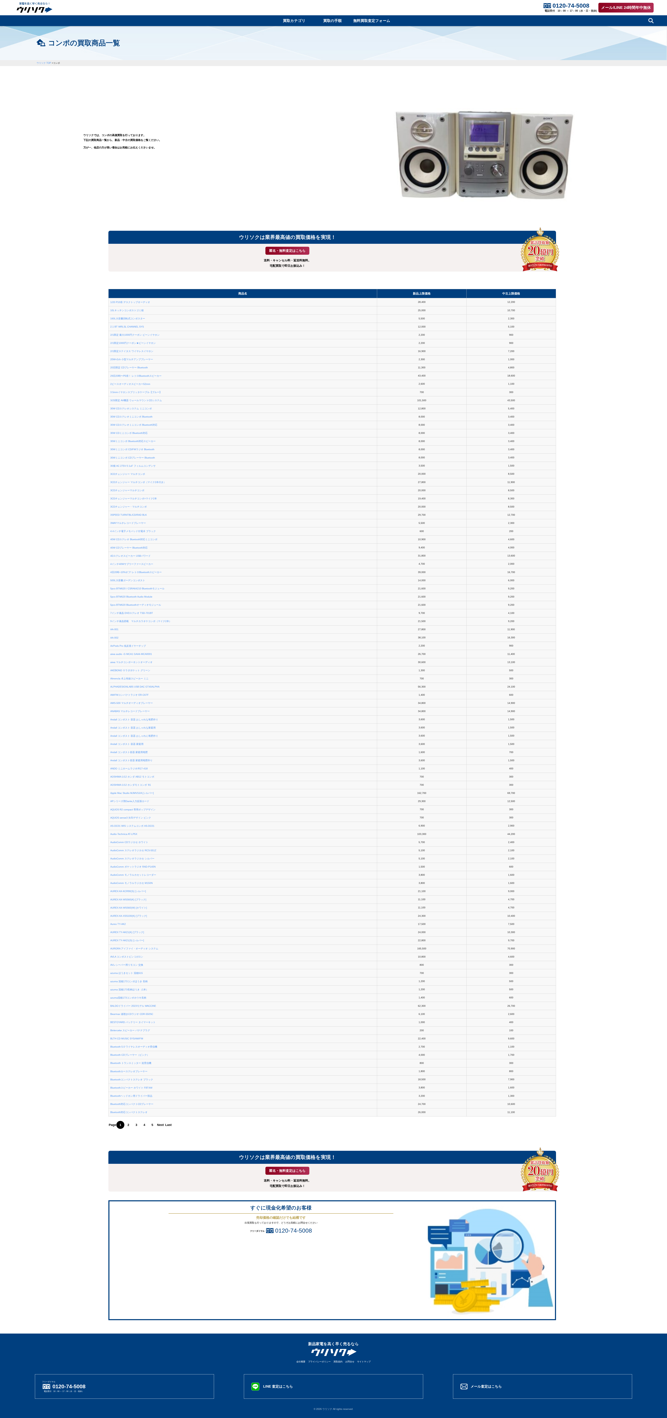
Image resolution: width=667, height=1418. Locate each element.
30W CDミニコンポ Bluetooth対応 (129, 433)
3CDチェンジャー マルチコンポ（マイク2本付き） (138, 482)
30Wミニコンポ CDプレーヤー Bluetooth (132, 457)
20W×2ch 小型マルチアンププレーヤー (131, 359)
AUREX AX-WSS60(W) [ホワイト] (128, 907)
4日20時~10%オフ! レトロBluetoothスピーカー (136, 572)
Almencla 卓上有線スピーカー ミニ (129, 678)
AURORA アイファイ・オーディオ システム (134, 948)
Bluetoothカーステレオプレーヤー (128, 1071)
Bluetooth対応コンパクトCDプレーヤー (131, 1104)
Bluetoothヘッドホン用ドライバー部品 (131, 1095)
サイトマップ (364, 1361)
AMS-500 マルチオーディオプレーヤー (131, 703)
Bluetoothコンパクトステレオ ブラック (131, 1079)
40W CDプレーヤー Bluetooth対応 (129, 547)
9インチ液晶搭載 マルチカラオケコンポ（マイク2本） (140, 621)
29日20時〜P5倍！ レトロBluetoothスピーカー (136, 375)
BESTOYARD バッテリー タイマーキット (132, 1022)
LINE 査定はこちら (278, 1386)
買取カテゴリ (294, 21)
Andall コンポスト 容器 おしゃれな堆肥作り (134, 719)
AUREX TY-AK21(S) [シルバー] (127, 940)
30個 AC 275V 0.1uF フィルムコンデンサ (133, 465)
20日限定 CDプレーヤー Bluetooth (129, 367)
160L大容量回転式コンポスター (127, 318)
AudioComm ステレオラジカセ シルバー (132, 858)
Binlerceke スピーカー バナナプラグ (130, 1030)
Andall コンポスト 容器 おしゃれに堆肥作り (134, 735)
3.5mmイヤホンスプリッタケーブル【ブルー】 (136, 392)
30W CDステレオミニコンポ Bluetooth (131, 416)
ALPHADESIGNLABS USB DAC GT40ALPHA (134, 686)
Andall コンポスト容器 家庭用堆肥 (129, 752)
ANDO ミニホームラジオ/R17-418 (129, 768)
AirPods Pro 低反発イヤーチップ (128, 645)
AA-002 (114, 637)
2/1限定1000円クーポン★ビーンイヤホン (133, 343)
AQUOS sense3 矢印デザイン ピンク (130, 817)
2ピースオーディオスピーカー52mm (130, 384)
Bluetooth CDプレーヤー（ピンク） (129, 1054)
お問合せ (349, 1361)
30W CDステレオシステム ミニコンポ (131, 408)
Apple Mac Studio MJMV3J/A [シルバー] (132, 793)
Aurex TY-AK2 (118, 924)
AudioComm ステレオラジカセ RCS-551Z (133, 850)
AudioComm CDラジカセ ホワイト (129, 842)
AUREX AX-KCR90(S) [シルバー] (128, 891)
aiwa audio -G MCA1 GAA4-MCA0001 (131, 654)
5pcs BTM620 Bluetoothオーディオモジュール (135, 604)
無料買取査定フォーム (371, 21)
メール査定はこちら (486, 1386)
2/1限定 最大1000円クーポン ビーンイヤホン (135, 334)
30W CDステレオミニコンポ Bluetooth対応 (133, 424)
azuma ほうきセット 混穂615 (126, 973)
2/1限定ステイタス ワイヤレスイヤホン (131, 351)
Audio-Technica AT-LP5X (123, 834)
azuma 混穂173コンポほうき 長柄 (129, 981)
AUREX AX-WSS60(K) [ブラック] (128, 899)
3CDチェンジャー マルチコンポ (127, 474)
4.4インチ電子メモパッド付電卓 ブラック (133, 531)
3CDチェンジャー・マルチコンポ (128, 506)
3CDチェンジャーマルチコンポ (127, 490)
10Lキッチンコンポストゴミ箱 (127, 310)
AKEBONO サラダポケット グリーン (130, 670)
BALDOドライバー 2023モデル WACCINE (133, 1005)
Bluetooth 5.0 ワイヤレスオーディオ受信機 (133, 1046)
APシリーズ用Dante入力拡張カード (129, 801)
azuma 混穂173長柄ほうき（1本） (129, 989)
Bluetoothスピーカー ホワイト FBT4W (131, 1087)
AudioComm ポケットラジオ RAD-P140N (133, 866)
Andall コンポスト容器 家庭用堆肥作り (131, 760)
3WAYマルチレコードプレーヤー (128, 523)
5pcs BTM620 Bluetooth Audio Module (131, 596)
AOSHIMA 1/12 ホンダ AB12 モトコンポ (132, 776)
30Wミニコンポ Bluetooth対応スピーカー (133, 441)
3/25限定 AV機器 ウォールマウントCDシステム (136, 400)
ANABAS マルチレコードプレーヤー (130, 711)
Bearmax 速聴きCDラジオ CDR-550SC (131, 1014)
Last (168, 1125)
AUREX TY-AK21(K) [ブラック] (127, 932)
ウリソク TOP (44, 63)
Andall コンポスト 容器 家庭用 (126, 744)
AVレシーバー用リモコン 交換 (126, 964)
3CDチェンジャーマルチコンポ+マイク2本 (133, 498)
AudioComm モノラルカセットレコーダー (133, 874)
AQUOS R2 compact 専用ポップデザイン (132, 809)
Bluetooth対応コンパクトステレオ (128, 1112)
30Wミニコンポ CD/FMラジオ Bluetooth (132, 449)
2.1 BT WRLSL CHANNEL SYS (127, 326)
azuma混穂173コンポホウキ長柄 (128, 997)
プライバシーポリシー (319, 1361)
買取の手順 (332, 21)
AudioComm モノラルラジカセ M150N (131, 883)
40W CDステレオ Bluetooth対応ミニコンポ (133, 539)
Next (160, 1125)
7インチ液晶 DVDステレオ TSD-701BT (131, 613)
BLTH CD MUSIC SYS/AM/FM (126, 1038)
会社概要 (300, 1361)
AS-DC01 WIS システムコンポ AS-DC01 (132, 825)
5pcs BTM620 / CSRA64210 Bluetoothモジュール (137, 588)
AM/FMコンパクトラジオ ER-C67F (129, 694)
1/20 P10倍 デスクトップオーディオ (130, 302)
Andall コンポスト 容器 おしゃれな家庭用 (133, 727)
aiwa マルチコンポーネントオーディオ (131, 662)
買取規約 (338, 1361)
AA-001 (114, 629)
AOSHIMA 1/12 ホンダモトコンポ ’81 (130, 784)
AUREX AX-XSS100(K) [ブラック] (128, 915)
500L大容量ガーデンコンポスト (127, 580)
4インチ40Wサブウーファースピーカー (131, 564)
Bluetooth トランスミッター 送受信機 (130, 1063)
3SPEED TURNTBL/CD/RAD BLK (128, 514)
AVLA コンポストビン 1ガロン (126, 956)
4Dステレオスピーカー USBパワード (130, 555)
